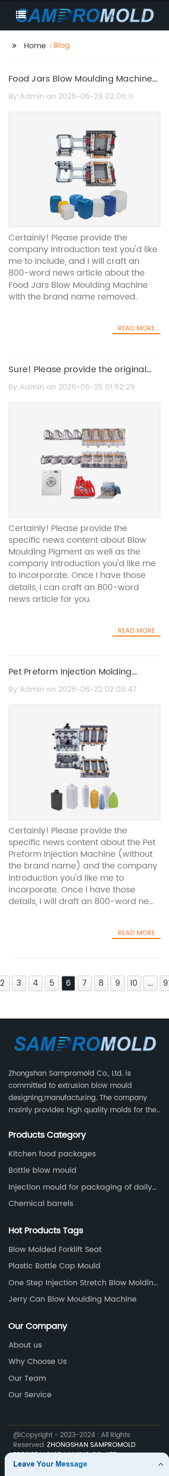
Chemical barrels (40, 1203)
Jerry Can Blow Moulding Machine (72, 1299)
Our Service (30, 1395)
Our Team (27, 1378)
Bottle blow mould (42, 1170)
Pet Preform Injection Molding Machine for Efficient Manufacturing (84, 678)
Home (35, 46)
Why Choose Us (37, 1362)
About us (25, 1345)
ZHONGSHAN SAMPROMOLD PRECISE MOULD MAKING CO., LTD (74, 1449)
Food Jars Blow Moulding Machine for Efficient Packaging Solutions (80, 85)
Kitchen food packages (52, 1154)
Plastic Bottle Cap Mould (54, 1266)
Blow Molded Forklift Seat (55, 1249)
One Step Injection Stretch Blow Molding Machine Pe (83, 1283)
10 (134, 983)
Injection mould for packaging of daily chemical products (80, 1187)
